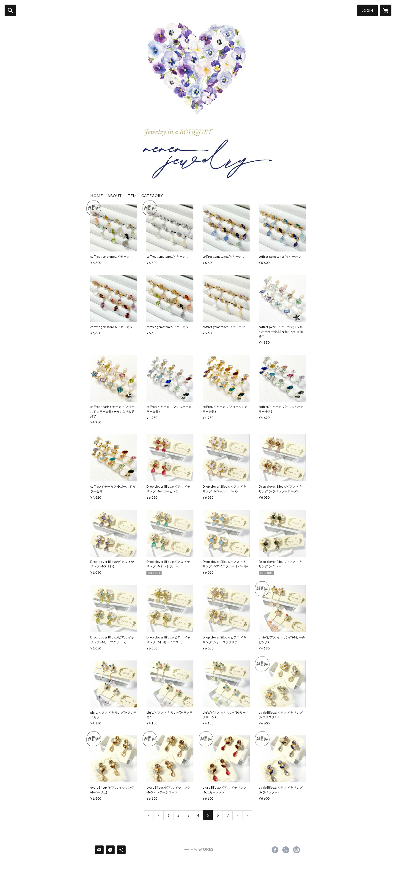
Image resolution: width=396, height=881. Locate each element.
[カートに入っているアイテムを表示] (385, 10)
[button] (367, 10)
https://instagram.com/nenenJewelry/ (296, 849)
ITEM (131, 195)
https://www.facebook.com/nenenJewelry (275, 849)
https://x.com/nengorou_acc (285, 849)
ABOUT (114, 195)
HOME (96, 195)
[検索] (10, 10)
